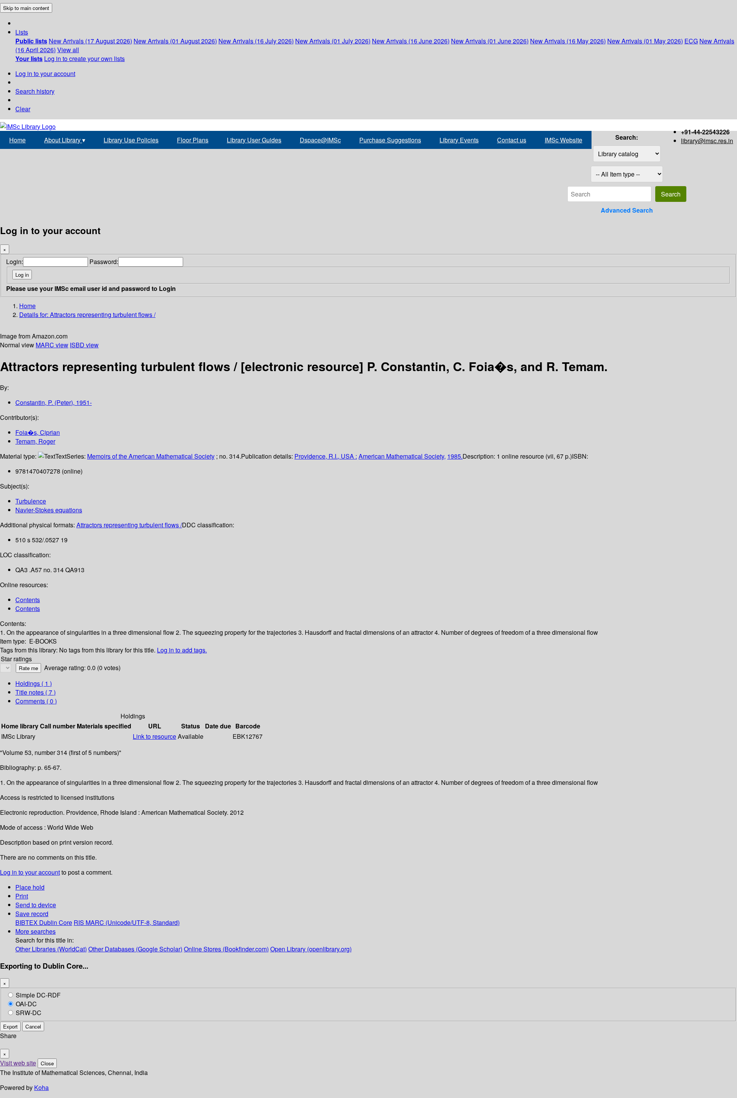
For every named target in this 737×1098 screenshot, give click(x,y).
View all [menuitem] (68, 49)
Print (21, 896)
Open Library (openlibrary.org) (311, 948)
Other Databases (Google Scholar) (135, 948)
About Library (64, 139)
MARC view (52, 344)
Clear (22, 108)
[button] (21, 32)
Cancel (33, 1026)
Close (47, 1063)
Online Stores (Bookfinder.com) (226, 948)
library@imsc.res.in (707, 140)
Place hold (30, 887)
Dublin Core (55, 922)
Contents (27, 599)
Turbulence (30, 501)
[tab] (35, 692)
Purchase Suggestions (390, 139)
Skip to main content (26, 8)
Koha (41, 1087)
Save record (31, 913)
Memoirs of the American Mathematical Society (151, 456)
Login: (14, 261)
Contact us (511, 139)
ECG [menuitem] (691, 40)
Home (17, 139)
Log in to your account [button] (30, 872)
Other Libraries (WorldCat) (51, 948)
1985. (455, 456)
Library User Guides (254, 139)
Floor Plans (192, 139)
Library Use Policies (131, 139)
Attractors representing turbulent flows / (129, 524)
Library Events (459, 139)
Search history (35, 91)
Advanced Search (627, 210)
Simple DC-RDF (38, 995)
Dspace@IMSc (320, 139)
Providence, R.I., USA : (325, 456)
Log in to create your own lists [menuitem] (84, 58)
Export (10, 1026)
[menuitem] (31, 40)
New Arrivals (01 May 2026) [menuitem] (645, 40)
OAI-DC (26, 1003)
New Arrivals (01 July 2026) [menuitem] (332, 40)
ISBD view (84, 344)
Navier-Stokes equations (48, 509)
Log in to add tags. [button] (182, 650)
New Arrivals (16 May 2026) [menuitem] (568, 40)
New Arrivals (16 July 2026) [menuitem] (256, 40)
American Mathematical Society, (402, 456)
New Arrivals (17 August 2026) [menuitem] (90, 40)
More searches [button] (35, 931)
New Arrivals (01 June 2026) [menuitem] (490, 40)
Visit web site (18, 1062)
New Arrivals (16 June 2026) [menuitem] (410, 40)
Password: (103, 261)
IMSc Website (563, 139)
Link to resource (154, 736)
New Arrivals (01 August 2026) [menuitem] (175, 40)
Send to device (35, 904)
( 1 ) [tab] (33, 683)
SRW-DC (28, 1012)
